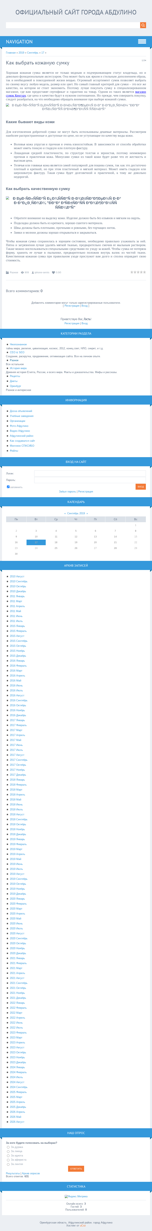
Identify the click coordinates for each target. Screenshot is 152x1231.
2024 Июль (16, 1077)
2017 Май (15, 740)
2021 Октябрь (18, 987)
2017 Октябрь (18, 764)
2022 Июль (16, 1027)
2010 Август (17, 576)
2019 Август (17, 873)
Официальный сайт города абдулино (76, 12)
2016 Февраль (18, 665)
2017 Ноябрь (17, 769)
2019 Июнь (16, 864)
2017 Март (16, 730)
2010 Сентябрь (19, 581)
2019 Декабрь (18, 893)
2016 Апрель (17, 675)
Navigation (19, 41)
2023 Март (16, 1037)
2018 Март (16, 789)
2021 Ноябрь (17, 992)
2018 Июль (16, 809)
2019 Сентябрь (19, 878)
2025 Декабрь (18, 1106)
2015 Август (17, 635)
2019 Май (15, 859)
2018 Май (15, 799)
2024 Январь (17, 1067)
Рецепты (15, 376)
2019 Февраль (18, 844)
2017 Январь (17, 720)
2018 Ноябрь (17, 829)
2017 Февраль (18, 725)
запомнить (16, 487)
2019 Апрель (17, 854)
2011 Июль (16, 621)
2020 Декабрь (18, 953)
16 (16, 542)
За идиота (17, 1155)
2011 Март (16, 601)
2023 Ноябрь (17, 1057)
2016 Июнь (16, 685)
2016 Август (17, 695)
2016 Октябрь (18, 705)
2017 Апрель (17, 735)
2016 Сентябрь (19, 700)
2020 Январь (17, 898)
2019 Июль (16, 868)
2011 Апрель (17, 606)
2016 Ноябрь (17, 710)
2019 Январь (17, 839)
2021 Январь (17, 958)
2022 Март (16, 1012)
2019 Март (16, 849)
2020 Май (15, 918)
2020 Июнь (16, 923)
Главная (11, 52)
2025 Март (16, 1097)
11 (56, 536)
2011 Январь (17, 596)
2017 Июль (16, 749)
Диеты (13, 381)
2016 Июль (16, 690)
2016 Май (15, 680)
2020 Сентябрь (19, 938)
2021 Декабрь (18, 997)
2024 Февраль (18, 1072)
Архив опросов (31, 1173)
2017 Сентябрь (19, 759)
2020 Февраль (18, 903)
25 (56, 548)
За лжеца (16, 1151)
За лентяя (17, 1164)
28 (115, 548)
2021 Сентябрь (19, 983)
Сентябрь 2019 (76, 513)
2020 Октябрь (18, 943)
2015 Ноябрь (17, 650)
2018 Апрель (17, 794)
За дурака (17, 1147)
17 (42, 52)
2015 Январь (17, 626)
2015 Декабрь (18, 655)
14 (115, 536)
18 (56, 542)
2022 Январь (17, 1002)
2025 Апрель (17, 1102)
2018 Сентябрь (19, 819)
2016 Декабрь (18, 715)
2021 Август (17, 978)
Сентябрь (32, 52)
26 (76, 548)
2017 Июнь (16, 745)
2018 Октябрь (18, 824)
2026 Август (17, 1121)
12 (76, 536)
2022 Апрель (17, 1017)
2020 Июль (16, 928)
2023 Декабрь (18, 1062)
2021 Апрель (17, 973)
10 (36, 536)
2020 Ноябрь (17, 948)
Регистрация (72, 305)
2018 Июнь (16, 804)
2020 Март (16, 908)
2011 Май (15, 611)
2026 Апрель (17, 1111)
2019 (21, 52)
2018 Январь (17, 779)
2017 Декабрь (18, 774)
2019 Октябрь (18, 883)
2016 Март (16, 670)
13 (95, 536)
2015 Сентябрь (19, 640)
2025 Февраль (18, 1092)
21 (115, 542)
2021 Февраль (18, 963)
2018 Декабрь (18, 834)
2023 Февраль (18, 1032)
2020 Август (17, 933)
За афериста (18, 1159)
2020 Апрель (17, 913)
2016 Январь (17, 660)
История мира (18, 368)
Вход (85, 305)
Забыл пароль (67, 491)
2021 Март (16, 968)
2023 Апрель (17, 1042)
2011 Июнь (16, 616)
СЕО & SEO (17, 352)
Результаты (13, 1173)
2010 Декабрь (18, 591)
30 (16, 554)
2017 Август (17, 754)
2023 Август (17, 1047)
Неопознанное (18, 344)
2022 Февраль (18, 1007)
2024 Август (17, 1082)
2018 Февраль (18, 784)
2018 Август (17, 814)
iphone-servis (42, 272)
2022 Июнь (16, 1022)
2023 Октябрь (18, 1052)
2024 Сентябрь (19, 1087)
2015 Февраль (18, 630)
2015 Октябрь (18, 645)
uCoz (83, 1225)
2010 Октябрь (18, 586)
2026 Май (15, 1116)
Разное (14, 272)
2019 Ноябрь (17, 888)
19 (76, 542)
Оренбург (15, 386)
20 (95, 542)
